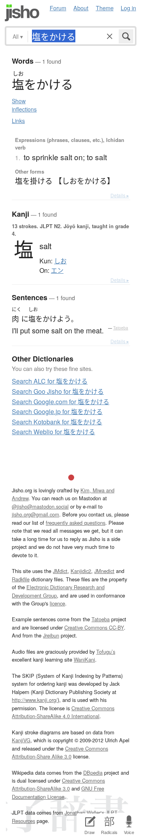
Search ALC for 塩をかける (50, 381)
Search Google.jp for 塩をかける (57, 411)
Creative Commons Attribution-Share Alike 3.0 (60, 752)
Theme (105, 8)
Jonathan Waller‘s (84, 812)
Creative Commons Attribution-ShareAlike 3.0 (58, 784)
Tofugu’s (105, 651)
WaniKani (84, 659)
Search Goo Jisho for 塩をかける (58, 391)
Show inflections (24, 105)
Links (18, 121)
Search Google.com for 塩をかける (60, 401)
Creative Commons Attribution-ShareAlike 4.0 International (63, 712)
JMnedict (104, 571)
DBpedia (93, 772)
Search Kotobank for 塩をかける (57, 421)
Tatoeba (120, 328)
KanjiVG (21, 740)
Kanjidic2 (81, 571)
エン (57, 270)
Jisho (22, 12)
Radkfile (21, 579)
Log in (128, 8)
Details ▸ (119, 195)
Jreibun (51, 635)
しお (60, 261)
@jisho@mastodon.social (40, 506)
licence (57, 603)
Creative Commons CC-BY (94, 627)
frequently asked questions (75, 522)
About (80, 8)
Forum (58, 8)
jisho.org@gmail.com (35, 514)
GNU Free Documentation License (58, 792)
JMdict (60, 571)
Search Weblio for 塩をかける (53, 431)
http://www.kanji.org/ (35, 700)
